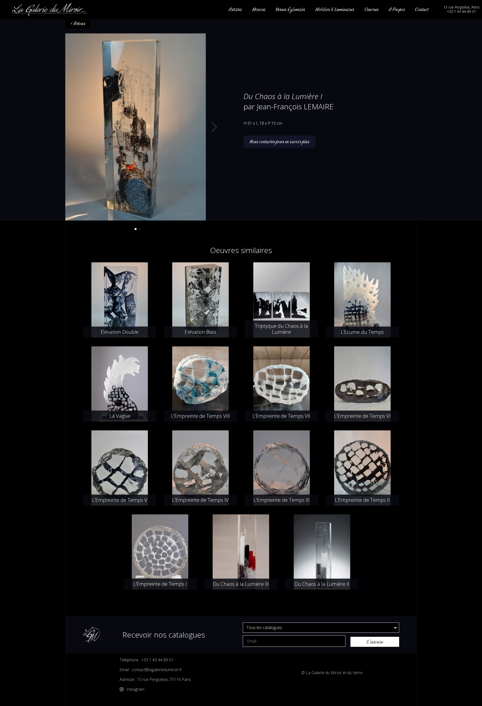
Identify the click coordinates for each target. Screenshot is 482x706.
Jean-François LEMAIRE (295, 106)
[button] (211, 127)
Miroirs (258, 9)
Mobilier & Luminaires (334, 9)
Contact (421, 9)
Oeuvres (371, 9)
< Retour (77, 23)
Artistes (235, 9)
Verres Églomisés (290, 9)
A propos (397, 9)
